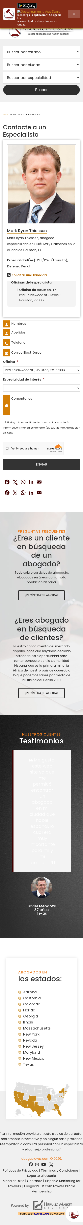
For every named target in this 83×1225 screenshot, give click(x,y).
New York (31, 1034)
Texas (28, 1064)
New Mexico (33, 1058)
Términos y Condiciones (60, 1170)
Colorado (31, 1004)
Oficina (10, 362)
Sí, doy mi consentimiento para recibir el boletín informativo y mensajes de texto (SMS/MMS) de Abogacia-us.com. (41, 428)
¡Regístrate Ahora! (41, 595)
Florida (29, 1010)
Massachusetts (37, 1028)
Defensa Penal (18, 266)
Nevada (30, 1040)
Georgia (30, 1016)
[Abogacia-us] (41, 31)
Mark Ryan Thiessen (27, 230)
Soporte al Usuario (41, 1175)
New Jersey (33, 1046)
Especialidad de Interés (24, 380)
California (32, 998)
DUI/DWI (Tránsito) (52, 260)
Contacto (34, 1181)
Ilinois (28, 1022)
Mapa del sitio (13, 1181)
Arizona (30, 992)
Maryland (31, 1052)
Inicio (6, 114)
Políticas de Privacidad (20, 1170)
